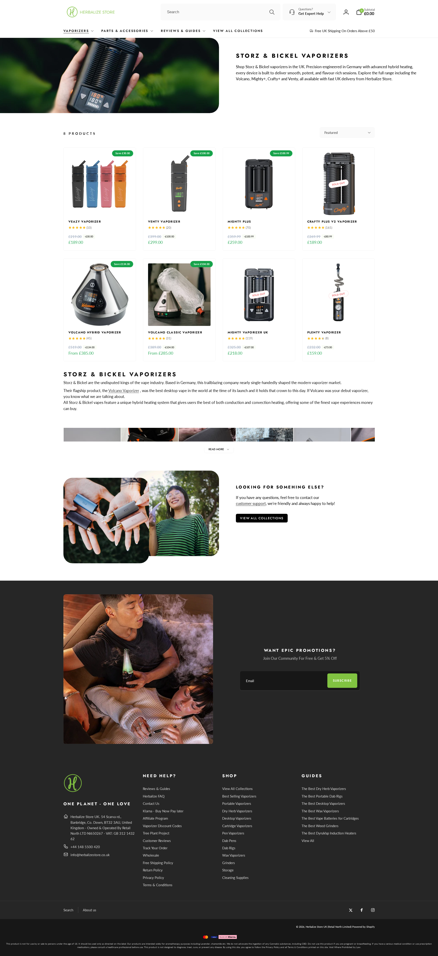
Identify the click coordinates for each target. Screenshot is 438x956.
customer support (251, 503)
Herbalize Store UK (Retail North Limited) (329, 926)
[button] (365, 12)
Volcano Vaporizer (123, 390)
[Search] (272, 12)
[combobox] (220, 12)
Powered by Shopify (363, 926)
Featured (331, 132)
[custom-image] (73, 791)
